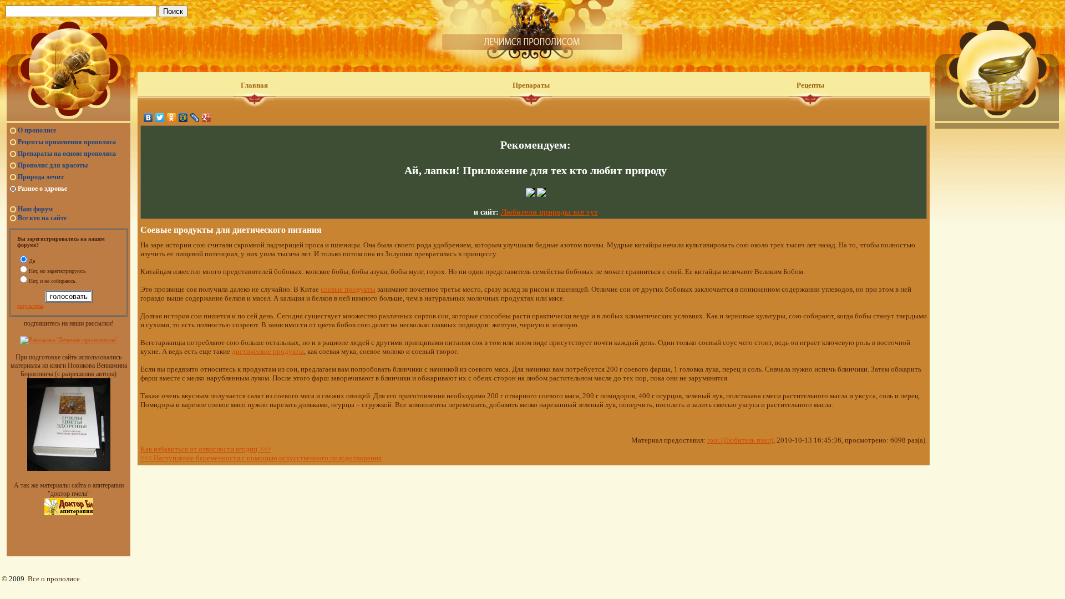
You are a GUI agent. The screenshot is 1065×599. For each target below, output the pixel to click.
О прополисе (37, 130)
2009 (16, 579)
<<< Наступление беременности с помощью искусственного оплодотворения (261, 458)
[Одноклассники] (172, 117)
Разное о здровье (42, 188)
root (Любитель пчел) (740, 440)
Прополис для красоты (53, 165)
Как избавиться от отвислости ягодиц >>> (205, 449)
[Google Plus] (206, 117)
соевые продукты (348, 289)
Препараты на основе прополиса (67, 154)
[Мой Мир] (183, 117)
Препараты (531, 85)
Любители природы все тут (549, 212)
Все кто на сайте (42, 218)
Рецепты (810, 85)
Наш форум (35, 209)
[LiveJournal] (195, 117)
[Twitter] (160, 117)
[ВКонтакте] (148, 117)
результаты (30, 306)
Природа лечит (41, 177)
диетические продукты (268, 351)
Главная (254, 85)
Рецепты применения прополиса (67, 142)
